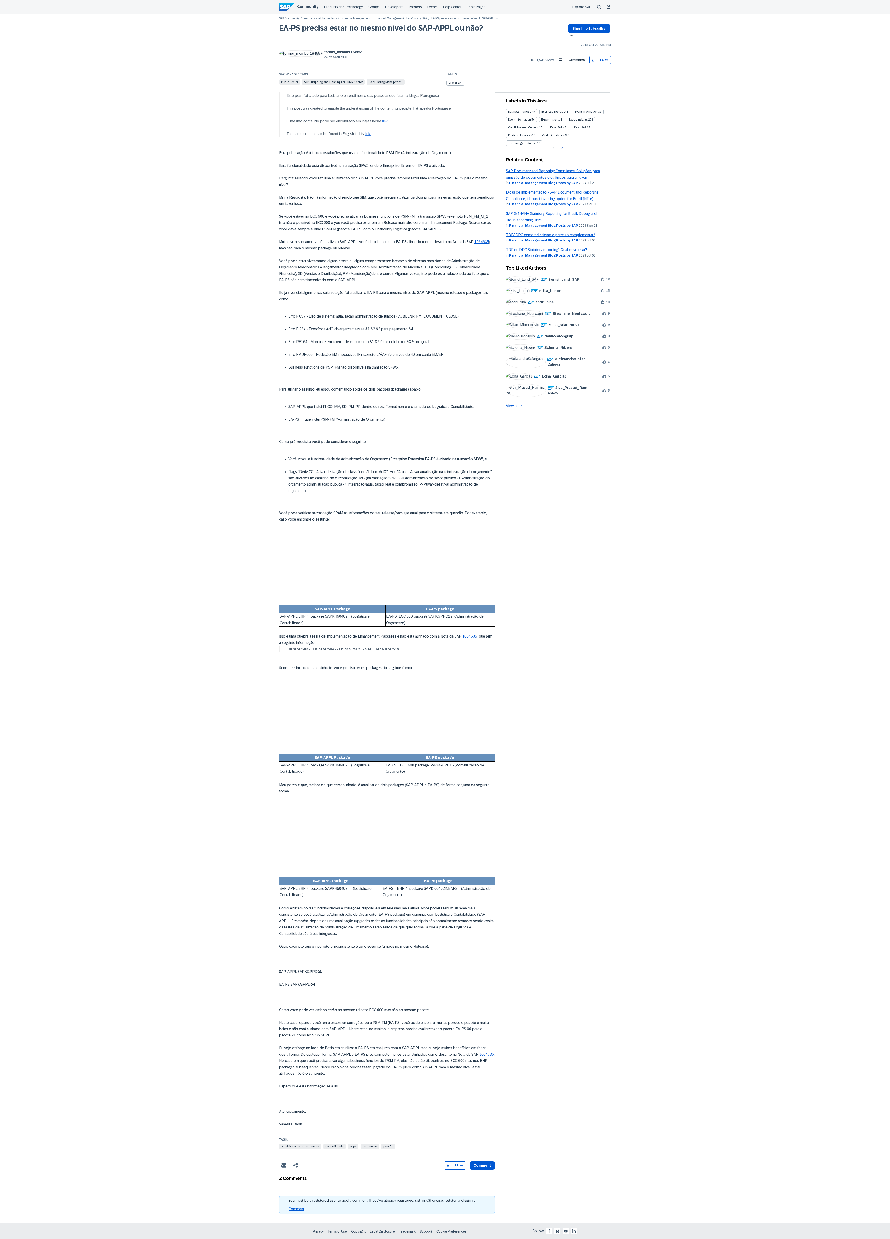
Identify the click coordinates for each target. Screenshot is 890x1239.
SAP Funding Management (386, 82)
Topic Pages (476, 7)
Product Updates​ (553, 135)
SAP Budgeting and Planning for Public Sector (333, 82)
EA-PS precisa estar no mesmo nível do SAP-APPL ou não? (381, 28)
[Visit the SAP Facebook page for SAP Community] (549, 1231)
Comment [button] (482, 1165)
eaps (353, 1146)
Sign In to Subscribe (589, 28)
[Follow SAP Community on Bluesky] (557, 1231)
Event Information (586, 111)
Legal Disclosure (382, 1231)
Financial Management (355, 18)
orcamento (370, 1146)
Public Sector (289, 82)
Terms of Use (337, 1231)
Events (432, 7)
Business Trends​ (552, 111)
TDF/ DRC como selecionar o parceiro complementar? (550, 235)
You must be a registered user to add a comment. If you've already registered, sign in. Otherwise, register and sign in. (382, 1200)
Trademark (407, 1231)
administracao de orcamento (300, 1146)
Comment (296, 1209)
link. (385, 121)
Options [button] (570, 36)
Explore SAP (581, 7)
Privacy (318, 1231)
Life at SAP (455, 82)
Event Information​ (519, 119)
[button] (593, 60)
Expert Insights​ (578, 119)
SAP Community (289, 18)
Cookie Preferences (451, 1231)
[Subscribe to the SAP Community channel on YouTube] (566, 1231)
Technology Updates (521, 143)
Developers (394, 7)
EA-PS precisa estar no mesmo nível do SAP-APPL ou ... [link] (465, 18)
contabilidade (334, 1146)
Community (307, 7)
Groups (374, 7)
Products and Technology (343, 7)
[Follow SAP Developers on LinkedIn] (574, 1231)
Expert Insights (550, 119)
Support (426, 1231)
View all (512, 406)
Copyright (358, 1231)
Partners (415, 7)
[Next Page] (561, 148)
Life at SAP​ (579, 127)
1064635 (481, 242)
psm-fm (388, 1146)
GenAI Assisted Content (523, 127)
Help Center (452, 7)
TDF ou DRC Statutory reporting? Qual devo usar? (546, 250)
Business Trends (518, 111)
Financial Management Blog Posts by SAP (401, 18)
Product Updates (519, 135)
